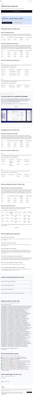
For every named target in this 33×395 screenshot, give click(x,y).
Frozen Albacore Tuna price (11, 308)
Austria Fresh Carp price (22, 357)
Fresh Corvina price (11, 316)
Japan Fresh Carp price (18, 360)
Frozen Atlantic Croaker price (17, 307)
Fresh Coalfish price (11, 315)
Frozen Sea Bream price (4, 309)
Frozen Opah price (24, 344)
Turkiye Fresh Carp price (14, 363)
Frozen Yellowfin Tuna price (26, 307)
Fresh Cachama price (4, 341)
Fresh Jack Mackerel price (11, 333)
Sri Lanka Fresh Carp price (6, 365)
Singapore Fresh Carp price (16, 364)
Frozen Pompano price (4, 323)
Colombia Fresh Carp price (25, 366)
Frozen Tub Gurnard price (17, 314)
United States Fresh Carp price (6, 366)
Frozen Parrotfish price (4, 332)
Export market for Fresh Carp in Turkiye (7, 285)
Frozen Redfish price (17, 311)
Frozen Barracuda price (19, 328)
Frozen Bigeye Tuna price (25, 318)
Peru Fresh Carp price (26, 369)
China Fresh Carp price (5, 357)
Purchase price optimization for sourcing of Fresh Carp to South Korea (12, 293)
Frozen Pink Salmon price (18, 332)
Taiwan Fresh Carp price (5, 370)
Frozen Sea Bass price (9, 317)
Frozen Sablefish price (24, 329)
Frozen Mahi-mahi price (28, 327)
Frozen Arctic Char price (24, 345)
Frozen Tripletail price (11, 346)
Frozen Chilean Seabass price (27, 333)
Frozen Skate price (10, 307)
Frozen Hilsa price (18, 323)
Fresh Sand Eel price (4, 343)
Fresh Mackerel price (24, 316)
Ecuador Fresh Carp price (6, 369)
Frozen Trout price (19, 313)
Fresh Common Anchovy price (10, 324)
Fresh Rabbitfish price (17, 329)
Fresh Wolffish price (4, 344)
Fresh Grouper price (26, 308)
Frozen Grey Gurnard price (19, 343)
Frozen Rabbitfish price (11, 335)
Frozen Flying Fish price (13, 331)
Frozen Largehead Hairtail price (13, 309)
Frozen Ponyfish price (18, 334)
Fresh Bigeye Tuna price (25, 334)
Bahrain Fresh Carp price (16, 366)
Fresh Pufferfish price (26, 328)
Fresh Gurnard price (18, 335)
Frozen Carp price (10, 312)
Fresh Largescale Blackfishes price (20, 339)
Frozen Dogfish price (21, 325)
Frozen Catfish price (19, 308)
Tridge (2, 381)
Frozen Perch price (23, 311)
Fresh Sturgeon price (4, 346)
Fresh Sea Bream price (4, 310)
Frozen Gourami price (25, 335)
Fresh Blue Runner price (11, 343)
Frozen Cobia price (4, 333)
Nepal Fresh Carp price (13, 357)
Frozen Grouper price (4, 314)
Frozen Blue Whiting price (12, 313)
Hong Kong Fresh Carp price (26, 364)
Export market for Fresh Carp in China (7, 289)
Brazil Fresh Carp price (5, 358)
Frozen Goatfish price (4, 335)
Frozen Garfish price (14, 340)
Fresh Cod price (3, 324)
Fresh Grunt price (15, 330)
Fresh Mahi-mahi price (23, 315)
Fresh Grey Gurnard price (27, 343)
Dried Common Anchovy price (5, 331)
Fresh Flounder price (4, 315)
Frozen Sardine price (4, 318)
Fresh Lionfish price (25, 346)
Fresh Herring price (22, 317)
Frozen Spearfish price (18, 346)
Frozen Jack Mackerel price (18, 326)
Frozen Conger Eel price (24, 323)
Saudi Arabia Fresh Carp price (6, 364)
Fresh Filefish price (4, 329)
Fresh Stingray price (4, 345)
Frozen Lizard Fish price (18, 333)
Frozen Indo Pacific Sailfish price (6, 340)
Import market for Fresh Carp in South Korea (8, 281)
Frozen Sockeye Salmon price (12, 327)
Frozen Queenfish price (17, 344)
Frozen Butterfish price (22, 330)
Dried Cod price (3, 328)
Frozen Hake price (3, 307)
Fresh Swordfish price (4, 312)
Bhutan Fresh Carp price (5, 363)
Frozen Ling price (10, 311)
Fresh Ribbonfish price (24, 341)
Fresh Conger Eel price (21, 327)
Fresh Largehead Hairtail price (11, 328)
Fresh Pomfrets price (17, 316)
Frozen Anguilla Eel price (17, 318)
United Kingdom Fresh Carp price (16, 369)
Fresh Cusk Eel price (11, 341)
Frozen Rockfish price (4, 325)
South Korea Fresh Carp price (6, 359)
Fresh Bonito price (20, 340)
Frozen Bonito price (10, 329)
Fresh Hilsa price (11, 342)
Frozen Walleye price (17, 341)
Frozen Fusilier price (21, 331)
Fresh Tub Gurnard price (25, 314)
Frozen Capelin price (11, 339)
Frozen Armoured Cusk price (18, 342)
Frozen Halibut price (11, 310)
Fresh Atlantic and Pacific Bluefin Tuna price (21, 310)
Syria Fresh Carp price (22, 365)
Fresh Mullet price (17, 315)
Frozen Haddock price (4, 311)
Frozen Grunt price (10, 330)
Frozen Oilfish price (25, 332)
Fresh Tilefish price (11, 332)
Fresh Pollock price (4, 326)
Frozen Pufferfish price (4, 327)
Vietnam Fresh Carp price (16, 359)
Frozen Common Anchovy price (12, 325)
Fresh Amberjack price (21, 309)
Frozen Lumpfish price (11, 323)
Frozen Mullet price (16, 317)
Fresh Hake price (10, 314)
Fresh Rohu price (24, 326)
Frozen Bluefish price (4, 334)
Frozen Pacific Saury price (27, 324)
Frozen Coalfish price (17, 312)
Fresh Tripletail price (27, 340)
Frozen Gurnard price (27, 325)
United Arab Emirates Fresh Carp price (7, 360)
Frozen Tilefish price (11, 334)
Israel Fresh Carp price (26, 360)
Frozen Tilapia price (4, 308)
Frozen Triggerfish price (4, 342)
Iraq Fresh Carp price (23, 363)
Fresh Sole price (3, 317)
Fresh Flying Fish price (4, 339)
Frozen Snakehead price (19, 324)
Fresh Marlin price (17, 345)
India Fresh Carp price (13, 358)
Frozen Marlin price (4, 330)
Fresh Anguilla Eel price (4, 313)
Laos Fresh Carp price (14, 365)
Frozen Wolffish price (11, 344)
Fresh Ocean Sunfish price (27, 342)
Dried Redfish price (27, 331)
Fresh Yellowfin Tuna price (27, 313)
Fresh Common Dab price (24, 312)
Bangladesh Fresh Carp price (22, 358)
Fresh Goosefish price (10, 345)
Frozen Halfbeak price (4, 316)
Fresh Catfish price (10, 318)
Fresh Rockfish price (10, 326)
